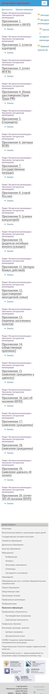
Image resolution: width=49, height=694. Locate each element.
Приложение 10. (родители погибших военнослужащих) (15, 243)
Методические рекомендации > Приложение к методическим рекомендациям (17, 15)
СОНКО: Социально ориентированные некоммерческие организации (18, 641)
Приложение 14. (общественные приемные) (12, 347)
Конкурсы (9, 560)
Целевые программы (14, 631)
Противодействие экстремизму (18, 615)
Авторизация (39, 686)
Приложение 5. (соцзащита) (11, 120)
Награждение (7, 577)
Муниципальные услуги (15, 636)
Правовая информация (24, 9)
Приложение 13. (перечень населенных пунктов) (16, 320)
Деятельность (7, 9)
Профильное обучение (11, 623)
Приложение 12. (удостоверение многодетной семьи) (15, 294)
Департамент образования (16, 3)
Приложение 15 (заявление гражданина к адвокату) (18, 374)
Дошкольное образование (12, 544)
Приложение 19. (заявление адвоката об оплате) (16, 472)
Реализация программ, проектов (15, 627)
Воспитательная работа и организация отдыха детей (24, 532)
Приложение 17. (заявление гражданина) (17, 423)
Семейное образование (12, 540)
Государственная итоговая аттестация (18, 536)
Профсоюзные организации (13, 599)
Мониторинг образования (16, 564)
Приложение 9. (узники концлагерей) (17, 218)
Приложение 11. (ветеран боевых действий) (18, 268)
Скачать (10, 29)
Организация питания (11, 595)
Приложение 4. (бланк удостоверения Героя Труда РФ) (16, 95)
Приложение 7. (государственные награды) (13, 169)
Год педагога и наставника (17, 573)
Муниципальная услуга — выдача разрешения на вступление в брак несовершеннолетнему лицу (22, 654)
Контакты (40, 689)
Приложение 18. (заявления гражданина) (17, 446)
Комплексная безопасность (17, 619)
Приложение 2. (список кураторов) (17, 46)
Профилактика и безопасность (14, 611)
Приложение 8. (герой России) (16, 194)
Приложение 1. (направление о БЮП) (16, 22)
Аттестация (6, 528)
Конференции (11, 556)
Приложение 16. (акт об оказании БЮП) (17, 399)
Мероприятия (7, 552)
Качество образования (11, 548)
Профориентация (9, 603)
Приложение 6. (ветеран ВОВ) (17, 144)
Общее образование (10, 587)
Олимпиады (10, 568)
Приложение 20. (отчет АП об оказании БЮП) (16, 497)
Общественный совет (11, 591)
